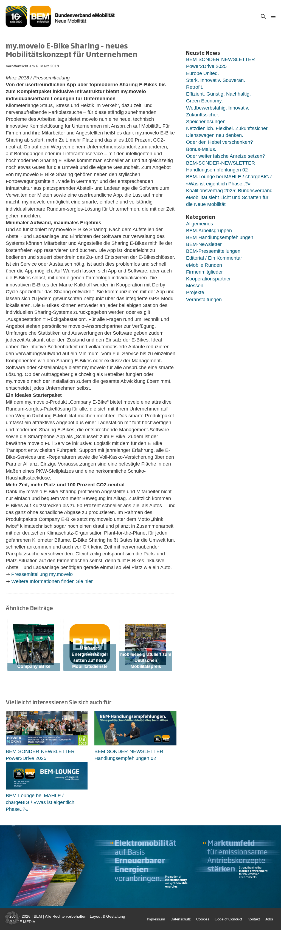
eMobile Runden (204, 265)
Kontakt (254, 919)
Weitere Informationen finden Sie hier (52, 581)
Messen (194, 285)
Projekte (195, 292)
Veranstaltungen (204, 299)
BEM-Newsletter (204, 244)
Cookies (202, 919)
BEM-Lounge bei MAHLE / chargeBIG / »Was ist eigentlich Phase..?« (40, 802)
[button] (263, 16)
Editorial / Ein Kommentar (214, 258)
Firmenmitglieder (204, 272)
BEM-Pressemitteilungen (213, 251)
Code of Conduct (228, 919)
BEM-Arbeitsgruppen (209, 230)
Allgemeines (199, 223)
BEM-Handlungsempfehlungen (219, 237)
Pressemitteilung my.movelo (42, 574)
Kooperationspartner (208, 279)
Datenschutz (180, 919)
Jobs (269, 919)
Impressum (156, 919)
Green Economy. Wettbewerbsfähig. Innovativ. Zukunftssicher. (217, 107)
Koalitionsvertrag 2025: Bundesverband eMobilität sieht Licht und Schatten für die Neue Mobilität (229, 197)
